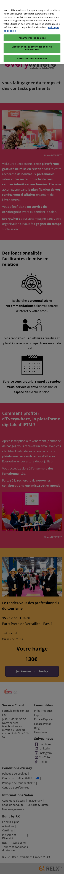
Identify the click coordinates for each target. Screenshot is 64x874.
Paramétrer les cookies (32, 37)
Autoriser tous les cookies (32, 58)
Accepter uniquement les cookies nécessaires (32, 48)
